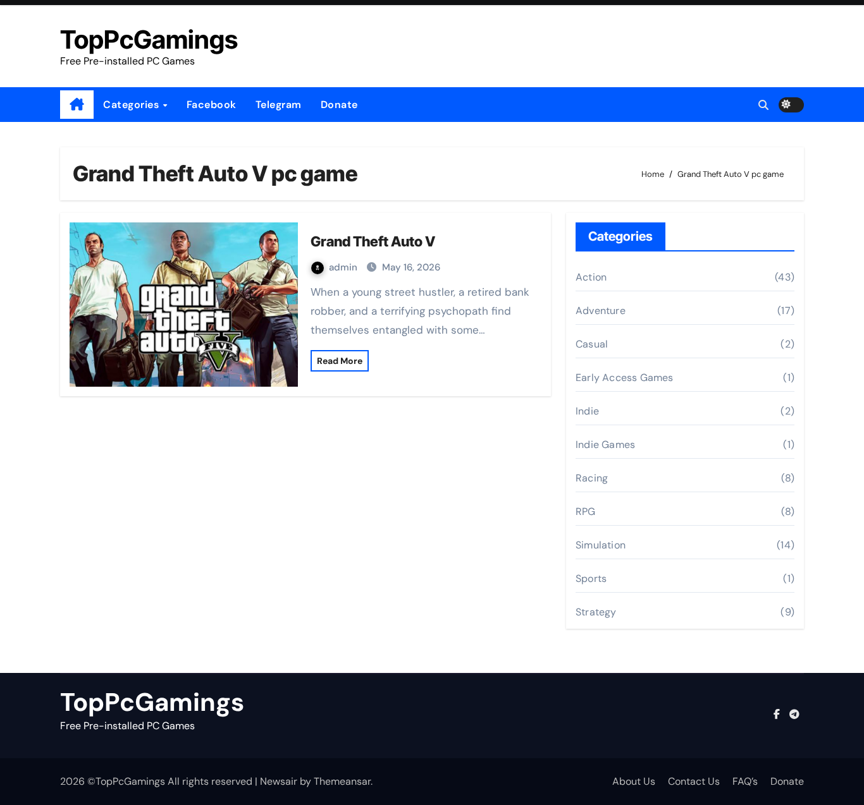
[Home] (77, 104)
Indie (587, 411)
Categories (132, 104)
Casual (592, 344)
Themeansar (342, 781)
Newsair (278, 781)
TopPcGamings (149, 39)
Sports (591, 578)
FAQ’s (745, 781)
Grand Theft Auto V (373, 241)
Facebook (212, 104)
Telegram (279, 104)
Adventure (601, 310)
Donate (339, 104)
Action (591, 277)
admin (344, 267)
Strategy (596, 612)
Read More (339, 360)
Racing (592, 478)
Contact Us (694, 781)
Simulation (601, 545)
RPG (586, 511)
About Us (633, 781)
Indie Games (605, 444)
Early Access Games (625, 377)
